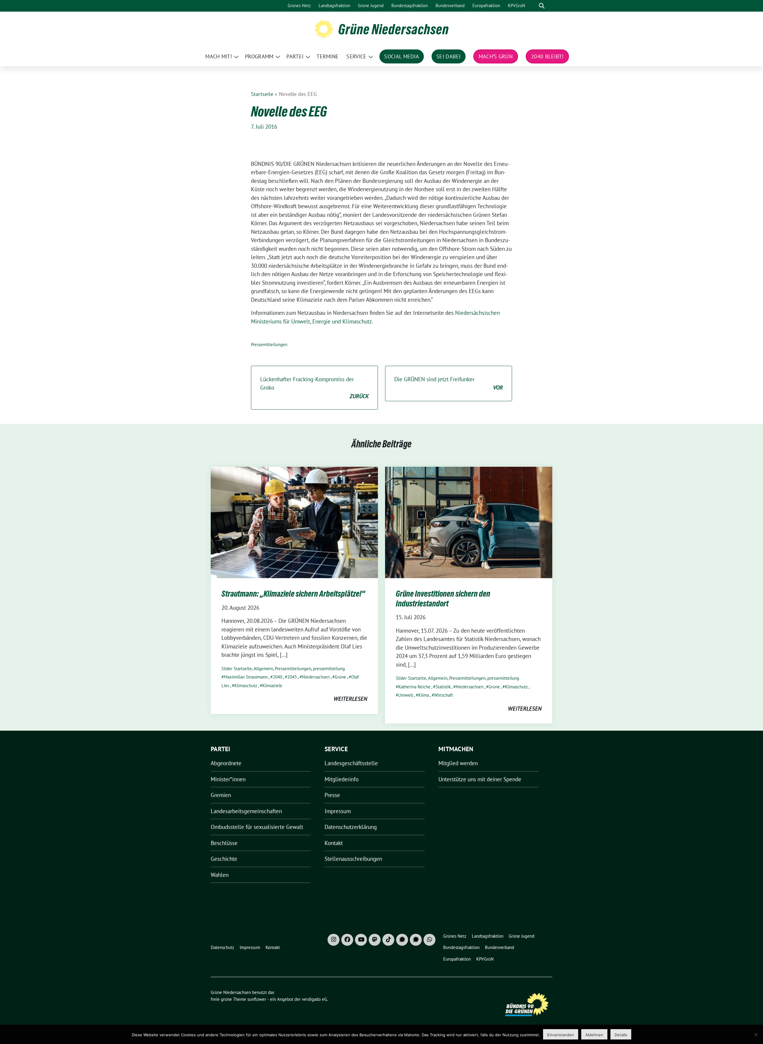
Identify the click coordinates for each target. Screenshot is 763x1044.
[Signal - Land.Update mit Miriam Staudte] (416, 940)
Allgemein (263, 668)
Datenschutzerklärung (351, 826)
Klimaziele (272, 685)
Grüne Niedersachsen (393, 29)
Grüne (340, 677)
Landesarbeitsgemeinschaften (246, 811)
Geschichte (224, 858)
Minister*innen (228, 779)
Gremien (221, 795)
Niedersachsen (316, 677)
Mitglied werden (458, 763)
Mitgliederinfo (342, 779)
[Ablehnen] (756, 1034)
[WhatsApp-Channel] (429, 940)
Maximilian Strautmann (246, 677)
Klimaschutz (245, 685)
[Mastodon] (375, 940)
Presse (332, 795)
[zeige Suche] (542, 6)
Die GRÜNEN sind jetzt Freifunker (448, 383)
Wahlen (220, 874)
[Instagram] (333, 940)
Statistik (443, 687)
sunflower (256, 999)
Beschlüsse (224, 843)
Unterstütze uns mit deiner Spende (479, 779)
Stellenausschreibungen (353, 858)
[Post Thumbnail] (294, 521)
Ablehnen (594, 1034)
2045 (292, 677)
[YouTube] (361, 940)
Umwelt (405, 695)
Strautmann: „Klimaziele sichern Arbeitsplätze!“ (293, 593)
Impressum (338, 811)
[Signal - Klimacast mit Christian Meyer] (402, 940)
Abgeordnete (226, 763)
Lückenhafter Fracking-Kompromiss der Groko (314, 388)
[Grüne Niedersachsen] (324, 28)
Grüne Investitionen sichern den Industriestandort (443, 598)
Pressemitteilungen (269, 344)
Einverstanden (560, 1034)
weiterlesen (350, 698)
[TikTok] (388, 940)
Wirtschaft (443, 695)
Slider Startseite (236, 668)
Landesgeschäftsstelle (351, 763)
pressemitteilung (329, 668)
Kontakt (334, 843)
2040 (277, 677)
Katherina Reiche (414, 687)
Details (621, 1034)
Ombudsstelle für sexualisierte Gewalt (257, 826)
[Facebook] (347, 940)
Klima (423, 695)
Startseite (262, 94)
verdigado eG (314, 999)
